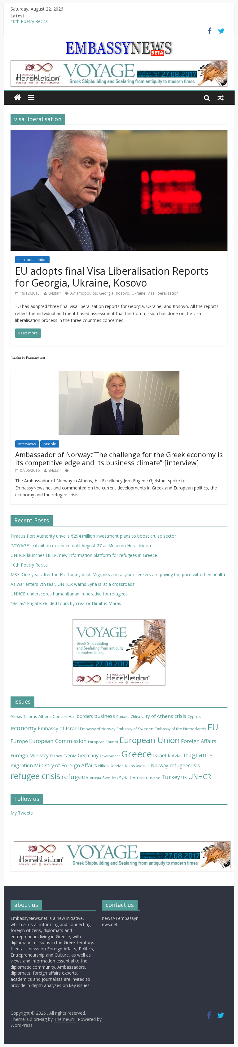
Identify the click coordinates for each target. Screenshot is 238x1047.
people (49, 444)
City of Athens (157, 716)
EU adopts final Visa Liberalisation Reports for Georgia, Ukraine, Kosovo (112, 276)
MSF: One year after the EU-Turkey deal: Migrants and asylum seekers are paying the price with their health (118, 574)
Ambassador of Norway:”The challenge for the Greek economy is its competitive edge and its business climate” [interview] (119, 458)
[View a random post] (220, 97)
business (104, 716)
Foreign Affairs (198, 741)
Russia (95, 777)
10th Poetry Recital (30, 23)
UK (184, 777)
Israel (159, 755)
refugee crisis (35, 776)
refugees (75, 776)
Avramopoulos (83, 293)
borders (85, 716)
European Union (149, 740)
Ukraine (138, 293)
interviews (27, 444)
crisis (180, 716)
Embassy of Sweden (135, 729)
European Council (103, 741)
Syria (124, 777)
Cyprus (194, 716)
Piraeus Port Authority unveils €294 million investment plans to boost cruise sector (93, 536)
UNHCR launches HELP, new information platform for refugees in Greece (84, 555)
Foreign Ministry (30, 755)
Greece (136, 754)
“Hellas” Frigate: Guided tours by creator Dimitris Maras (66, 603)
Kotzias (175, 756)
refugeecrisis (185, 765)
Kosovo (122, 293)
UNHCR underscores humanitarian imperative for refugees (69, 594)
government (110, 756)
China (135, 716)
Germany (88, 755)
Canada (123, 716)
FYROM (70, 756)
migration (22, 765)
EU (212, 727)
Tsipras (155, 778)
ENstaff (54, 293)
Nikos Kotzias (111, 766)
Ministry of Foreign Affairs (65, 765)
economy (24, 728)
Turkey (170, 777)
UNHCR (199, 776)
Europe (19, 741)
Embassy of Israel (58, 728)
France (56, 756)
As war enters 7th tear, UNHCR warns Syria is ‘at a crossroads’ (73, 584)
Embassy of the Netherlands (180, 729)
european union (32, 259)
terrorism (139, 777)
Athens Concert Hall (57, 716)
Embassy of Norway (97, 729)
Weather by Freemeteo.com (28, 357)
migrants (198, 754)
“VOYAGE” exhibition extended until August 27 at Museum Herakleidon (81, 546)
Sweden (110, 777)
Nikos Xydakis (137, 765)
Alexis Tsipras (24, 716)
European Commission (58, 741)
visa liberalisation (163, 293)
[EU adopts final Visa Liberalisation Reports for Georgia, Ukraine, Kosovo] (119, 133)
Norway (159, 765)
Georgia (106, 293)
